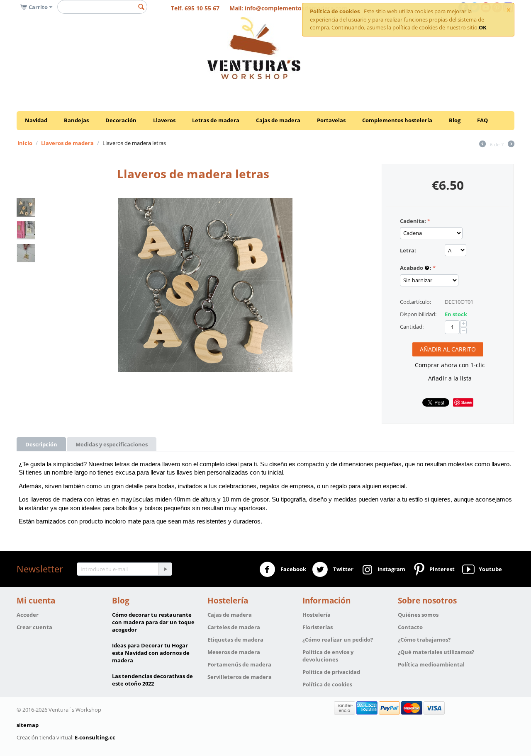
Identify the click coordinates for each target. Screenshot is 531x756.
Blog (454, 120)
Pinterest (441, 568)
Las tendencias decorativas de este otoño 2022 (152, 679)
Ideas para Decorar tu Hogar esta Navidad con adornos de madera (151, 653)
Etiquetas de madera (235, 639)
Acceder (28, 614)
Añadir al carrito (448, 349)
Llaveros (164, 120)
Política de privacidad (331, 672)
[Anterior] (482, 145)
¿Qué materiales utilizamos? (436, 652)
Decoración (120, 120)
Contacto (410, 627)
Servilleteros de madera (239, 677)
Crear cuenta (34, 627)
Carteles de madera (233, 627)
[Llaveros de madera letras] (205, 285)
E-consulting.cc (95, 737)
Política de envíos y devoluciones (327, 655)
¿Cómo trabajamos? (424, 639)
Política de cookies (327, 684)
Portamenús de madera (239, 664)
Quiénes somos (418, 614)
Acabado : (415, 267)
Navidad (36, 120)
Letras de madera (215, 120)
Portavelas (331, 120)
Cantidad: (412, 326)
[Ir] (165, 569)
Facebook (292, 568)
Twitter (342, 568)
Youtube (489, 568)
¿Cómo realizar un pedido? (337, 639)
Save (466, 402)
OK (483, 27)
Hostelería (316, 614)
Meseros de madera (233, 652)
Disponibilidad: (418, 314)
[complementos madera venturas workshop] (253, 47)
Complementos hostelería (397, 120)
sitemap (28, 725)
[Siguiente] (511, 145)
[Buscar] (141, 7)
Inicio (24, 143)
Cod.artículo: (415, 301)
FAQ (482, 120)
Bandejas (76, 120)
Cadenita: (413, 221)
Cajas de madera (278, 120)
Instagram (390, 568)
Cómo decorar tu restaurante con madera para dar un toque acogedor (153, 622)
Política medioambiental (431, 664)
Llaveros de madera (67, 143)
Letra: (408, 250)
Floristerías (317, 627)
